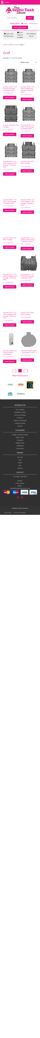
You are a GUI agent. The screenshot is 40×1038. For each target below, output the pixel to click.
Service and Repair (20, 807)
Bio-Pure (20, 849)
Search (30, 18)
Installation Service (20, 805)
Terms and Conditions (20, 905)
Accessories (20, 841)
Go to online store (20, 27)
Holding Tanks (20, 835)
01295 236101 (15, 23)
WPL (20, 858)
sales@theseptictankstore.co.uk (20, 881)
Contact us (20, 810)
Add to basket (9, 97)
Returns (20, 818)
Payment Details (20, 816)
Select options (9, 754)
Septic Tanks (20, 830)
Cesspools (20, 832)
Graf (16, 45)
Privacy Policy (7, 905)
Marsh (20, 855)
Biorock (20, 860)
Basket (25, 23)
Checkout (33, 23)
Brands (11, 45)
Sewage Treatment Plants (20, 827)
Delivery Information (20, 813)
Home (5, 45)
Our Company (20, 802)
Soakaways (20, 838)
